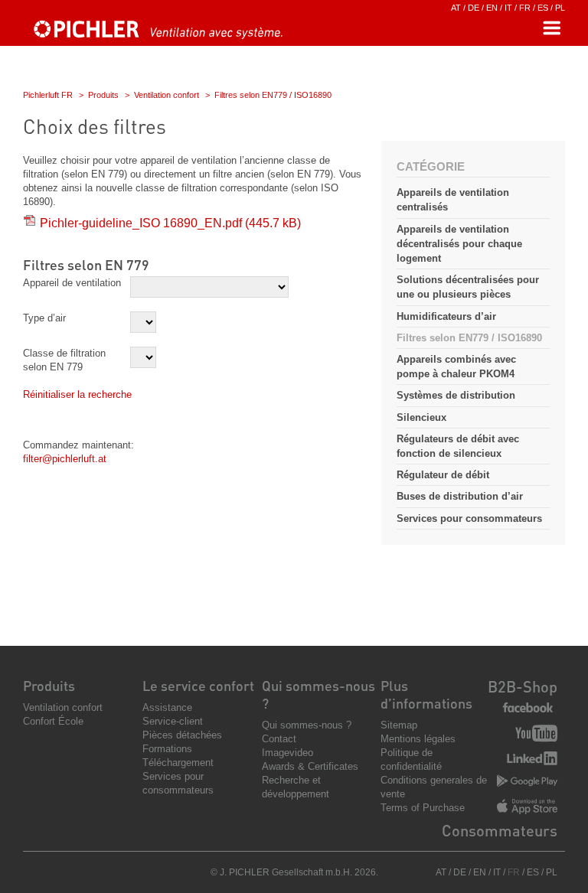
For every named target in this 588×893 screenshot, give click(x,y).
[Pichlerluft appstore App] (527, 808)
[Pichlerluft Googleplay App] (527, 781)
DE (473, 7)
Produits (103, 94)
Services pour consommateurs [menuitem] (469, 518)
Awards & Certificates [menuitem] (310, 766)
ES (542, 7)
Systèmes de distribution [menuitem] (456, 395)
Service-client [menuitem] (172, 721)
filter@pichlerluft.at (64, 458)
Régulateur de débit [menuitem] (443, 475)
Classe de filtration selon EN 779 (64, 360)
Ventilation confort (166, 94)
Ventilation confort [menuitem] (63, 707)
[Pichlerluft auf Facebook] (527, 708)
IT (508, 7)
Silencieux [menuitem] (421, 417)
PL (560, 7)
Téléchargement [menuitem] (178, 762)
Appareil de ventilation (72, 282)
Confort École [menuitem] (53, 721)
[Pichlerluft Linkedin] (532, 760)
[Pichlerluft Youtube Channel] (536, 735)
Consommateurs (499, 830)
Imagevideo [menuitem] (287, 752)
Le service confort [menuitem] (198, 685)
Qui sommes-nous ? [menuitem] (306, 725)
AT (456, 7)
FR (525, 7)
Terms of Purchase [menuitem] (423, 807)
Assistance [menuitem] (167, 707)
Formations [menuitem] (167, 748)
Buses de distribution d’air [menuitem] (460, 496)
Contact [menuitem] (279, 739)
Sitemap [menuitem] (399, 725)
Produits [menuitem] (49, 685)
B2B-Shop (522, 686)
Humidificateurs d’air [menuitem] (446, 316)
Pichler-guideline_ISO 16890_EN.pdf (170, 223)
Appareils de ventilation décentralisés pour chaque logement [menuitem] (459, 243)
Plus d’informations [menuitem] (426, 694)
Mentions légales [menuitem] (418, 739)
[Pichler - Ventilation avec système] (157, 35)
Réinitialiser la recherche (77, 394)
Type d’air (44, 318)
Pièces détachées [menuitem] (182, 735)
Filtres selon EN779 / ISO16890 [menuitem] (469, 338)
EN (492, 7)
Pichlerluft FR (48, 94)
